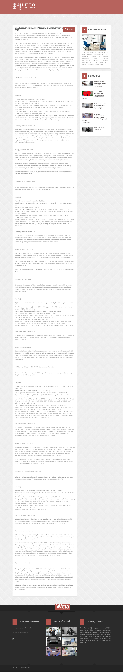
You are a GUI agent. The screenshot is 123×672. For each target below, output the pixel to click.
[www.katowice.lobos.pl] (13, 639)
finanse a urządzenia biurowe (72, 17)
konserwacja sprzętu (91, 17)
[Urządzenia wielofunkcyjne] (94, 50)
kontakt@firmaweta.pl (22, 632)
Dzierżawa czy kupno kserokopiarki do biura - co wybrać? (100, 83)
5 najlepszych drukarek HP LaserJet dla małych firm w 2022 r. (100, 105)
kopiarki (38, 17)
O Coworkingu (104, 17)
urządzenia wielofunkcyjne (52, 17)
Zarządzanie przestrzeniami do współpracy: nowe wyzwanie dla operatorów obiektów (95, 117)
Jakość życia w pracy (99, 127)
